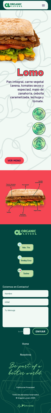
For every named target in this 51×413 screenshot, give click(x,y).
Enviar (40, 331)
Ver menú (14, 160)
